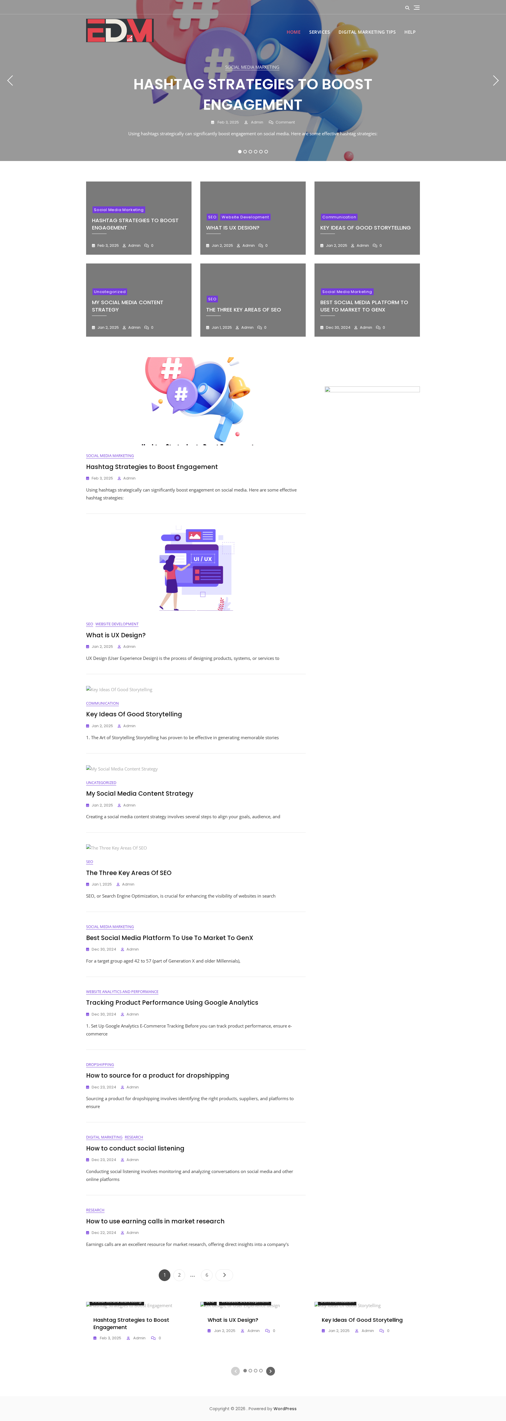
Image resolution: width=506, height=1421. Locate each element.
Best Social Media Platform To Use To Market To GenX (364, 306)
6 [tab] (266, 151)
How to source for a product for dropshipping (157, 1075)
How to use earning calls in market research (155, 1221)
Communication (339, 217)
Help (410, 32)
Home (293, 32)
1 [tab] (240, 151)
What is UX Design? (232, 227)
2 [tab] (245, 151)
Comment (285, 122)
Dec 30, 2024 (338, 327)
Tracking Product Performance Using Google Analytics (172, 1002)
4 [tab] (255, 151)
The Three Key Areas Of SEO (243, 309)
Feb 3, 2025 (228, 122)
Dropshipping (100, 1064)
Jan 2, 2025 (222, 245)
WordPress (285, 1409)
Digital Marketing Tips (367, 32)
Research (134, 1137)
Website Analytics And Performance (122, 991)
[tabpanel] (253, 80)
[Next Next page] (224, 1275)
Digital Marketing (104, 1137)
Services (319, 32)
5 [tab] (261, 151)
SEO (212, 217)
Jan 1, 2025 (221, 327)
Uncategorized (110, 292)
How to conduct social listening (135, 1148)
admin (256, 122)
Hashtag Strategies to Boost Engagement (253, 94)
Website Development (245, 217)
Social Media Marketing (252, 67)
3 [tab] (250, 151)
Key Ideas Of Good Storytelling (365, 227)
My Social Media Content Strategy (139, 793)
